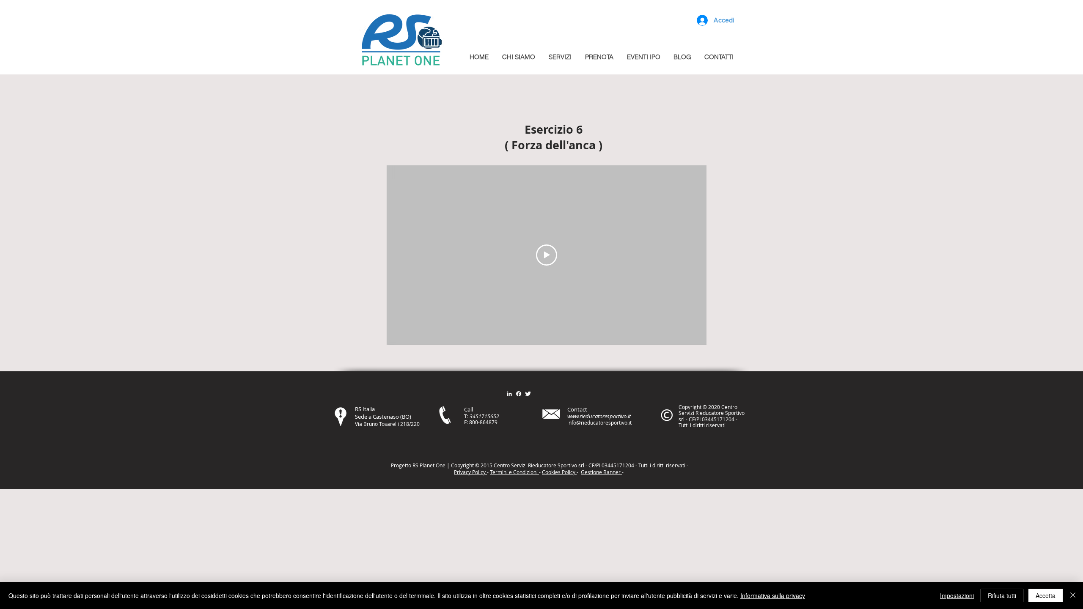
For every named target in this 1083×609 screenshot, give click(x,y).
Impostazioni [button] (957, 595)
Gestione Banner (601, 472)
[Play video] (546, 255)
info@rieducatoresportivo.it (599, 422)
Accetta (1046, 595)
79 (495, 422)
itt (661, 465)
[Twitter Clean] (528, 393)
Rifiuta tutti (1002, 595)
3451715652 (484, 416)
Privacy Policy (470, 472)
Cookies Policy (559, 472)
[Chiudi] (1073, 595)
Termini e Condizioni (514, 472)
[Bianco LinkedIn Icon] (509, 393)
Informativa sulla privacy (772, 595)
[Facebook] (518, 393)
